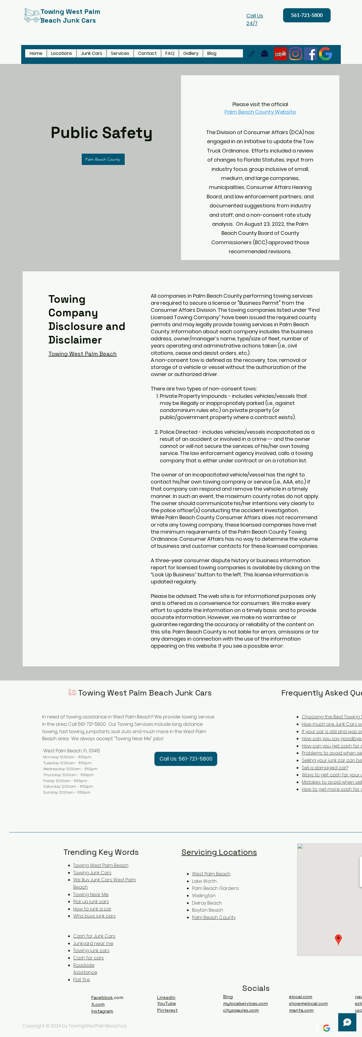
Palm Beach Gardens (215, 888)
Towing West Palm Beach (100, 865)
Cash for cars (88, 958)
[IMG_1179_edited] (325, 53)
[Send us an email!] (264, 53)
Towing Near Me (91, 894)
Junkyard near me (93, 943)
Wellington (204, 895)
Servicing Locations (219, 852)
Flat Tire (81, 979)
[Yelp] (280, 53)
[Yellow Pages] (251, 53)
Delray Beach (207, 903)
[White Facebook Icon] (317, 1028)
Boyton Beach (207, 910)
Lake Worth (204, 881)
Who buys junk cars (94, 916)
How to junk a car (92, 909)
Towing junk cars (91, 950)
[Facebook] (310, 53)
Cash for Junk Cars (94, 936)
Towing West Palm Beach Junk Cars (145, 693)
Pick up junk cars (91, 901)
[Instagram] (295, 53)
